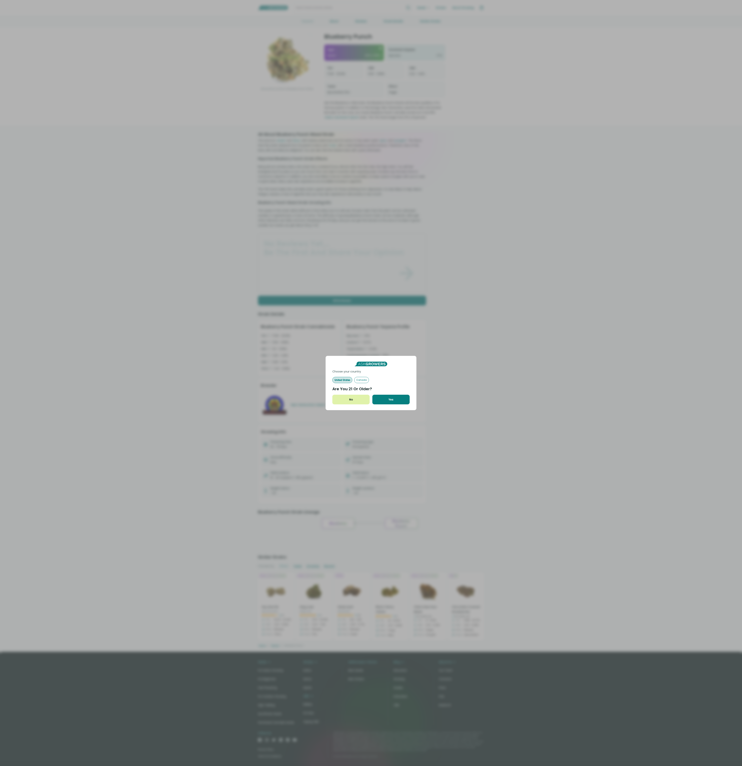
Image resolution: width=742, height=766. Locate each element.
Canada (361, 380)
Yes (391, 399)
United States (342, 380)
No (351, 399)
